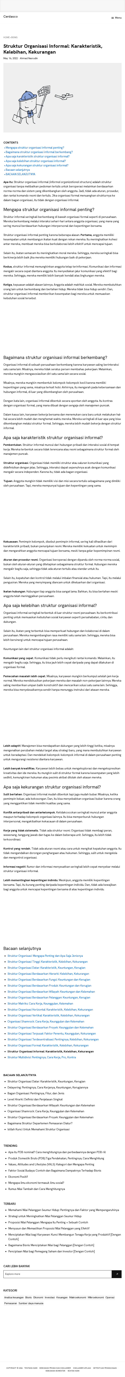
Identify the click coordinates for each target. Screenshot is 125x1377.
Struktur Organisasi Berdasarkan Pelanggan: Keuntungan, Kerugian (48, 997)
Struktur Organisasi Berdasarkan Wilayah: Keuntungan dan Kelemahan (51, 991)
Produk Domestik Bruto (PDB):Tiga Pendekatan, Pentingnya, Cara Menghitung (56, 1158)
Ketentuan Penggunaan (105, 1368)
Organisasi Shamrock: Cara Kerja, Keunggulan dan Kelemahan (45, 1021)
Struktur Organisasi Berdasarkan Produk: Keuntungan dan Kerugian (49, 985)
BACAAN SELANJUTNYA (20, 174)
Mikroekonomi (96, 1297)
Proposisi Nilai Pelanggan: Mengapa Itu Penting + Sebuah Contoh (48, 1222)
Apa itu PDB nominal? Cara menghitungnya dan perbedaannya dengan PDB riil (57, 1152)
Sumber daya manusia (31, 1303)
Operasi (109, 1297)
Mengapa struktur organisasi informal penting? (35, 147)
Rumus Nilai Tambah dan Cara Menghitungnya (36, 1189)
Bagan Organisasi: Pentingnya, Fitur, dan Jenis (35, 1093)
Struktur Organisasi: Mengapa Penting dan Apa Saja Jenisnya (45, 956)
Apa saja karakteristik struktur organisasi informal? (37, 156)
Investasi (50, 1297)
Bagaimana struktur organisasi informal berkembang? (39, 152)
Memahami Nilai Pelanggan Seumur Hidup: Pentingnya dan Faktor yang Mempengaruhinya (63, 1210)
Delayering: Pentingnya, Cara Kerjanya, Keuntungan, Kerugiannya (47, 1087)
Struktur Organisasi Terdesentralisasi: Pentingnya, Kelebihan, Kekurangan (53, 1039)
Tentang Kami (30, 1368)
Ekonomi (38, 1297)
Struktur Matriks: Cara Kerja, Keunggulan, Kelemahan (40, 1003)
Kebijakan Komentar (55, 1371)
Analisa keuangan (14, 1297)
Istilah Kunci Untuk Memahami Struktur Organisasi (38, 1129)
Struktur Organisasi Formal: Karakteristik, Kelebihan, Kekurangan (48, 1045)
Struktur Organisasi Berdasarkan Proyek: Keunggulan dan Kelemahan (50, 1027)
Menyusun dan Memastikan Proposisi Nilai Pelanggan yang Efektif (49, 1228)
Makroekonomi (77, 1297)
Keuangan (62, 1297)
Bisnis (28, 1297)
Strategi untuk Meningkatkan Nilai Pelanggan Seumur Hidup (45, 1216)
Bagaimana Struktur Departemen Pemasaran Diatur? (39, 1123)
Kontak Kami (73, 1371)
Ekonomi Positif (18, 1177)
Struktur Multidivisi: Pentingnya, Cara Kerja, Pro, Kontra (41, 1057)
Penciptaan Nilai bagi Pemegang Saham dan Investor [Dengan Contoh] (51, 1251)
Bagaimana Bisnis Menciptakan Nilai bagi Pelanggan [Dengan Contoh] (51, 1245)
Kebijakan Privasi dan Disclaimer (55, 1368)
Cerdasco (10, 16)
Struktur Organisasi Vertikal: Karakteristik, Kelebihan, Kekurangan (48, 1015)
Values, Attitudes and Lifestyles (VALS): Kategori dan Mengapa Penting (51, 1164)
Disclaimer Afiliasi (82, 1368)
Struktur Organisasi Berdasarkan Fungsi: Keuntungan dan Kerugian (48, 979)
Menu (118, 17)
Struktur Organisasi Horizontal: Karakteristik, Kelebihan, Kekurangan (50, 1009)
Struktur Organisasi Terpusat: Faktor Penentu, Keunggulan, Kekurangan (51, 1033)
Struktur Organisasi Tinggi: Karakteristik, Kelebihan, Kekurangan (47, 961)
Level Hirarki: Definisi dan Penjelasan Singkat (35, 1099)
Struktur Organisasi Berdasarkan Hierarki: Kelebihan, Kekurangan (48, 974)
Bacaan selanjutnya (18, 170)
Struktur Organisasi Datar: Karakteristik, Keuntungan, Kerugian (46, 967)
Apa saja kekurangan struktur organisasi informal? (37, 165)
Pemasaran (10, 1303)
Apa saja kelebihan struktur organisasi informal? (36, 161)
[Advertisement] (62, 6)
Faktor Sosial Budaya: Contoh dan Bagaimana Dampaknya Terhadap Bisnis (54, 1170)
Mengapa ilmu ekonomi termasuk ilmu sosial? (36, 1183)
